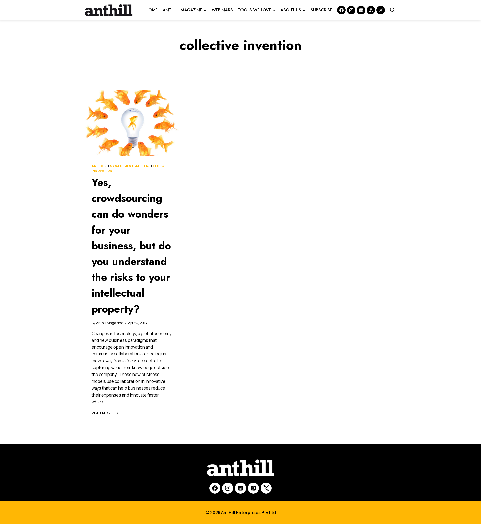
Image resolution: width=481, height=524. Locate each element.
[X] (266, 488)
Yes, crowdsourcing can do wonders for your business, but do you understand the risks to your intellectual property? (131, 246)
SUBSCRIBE (321, 10)
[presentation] (133, 123)
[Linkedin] (361, 10)
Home (151, 10)
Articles (100, 166)
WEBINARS (222, 10)
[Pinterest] (371, 10)
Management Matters (130, 166)
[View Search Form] (392, 10)
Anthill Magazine (109, 323)
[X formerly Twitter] (380, 10)
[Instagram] (351, 10)
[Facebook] (341, 10)
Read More (105, 413)
